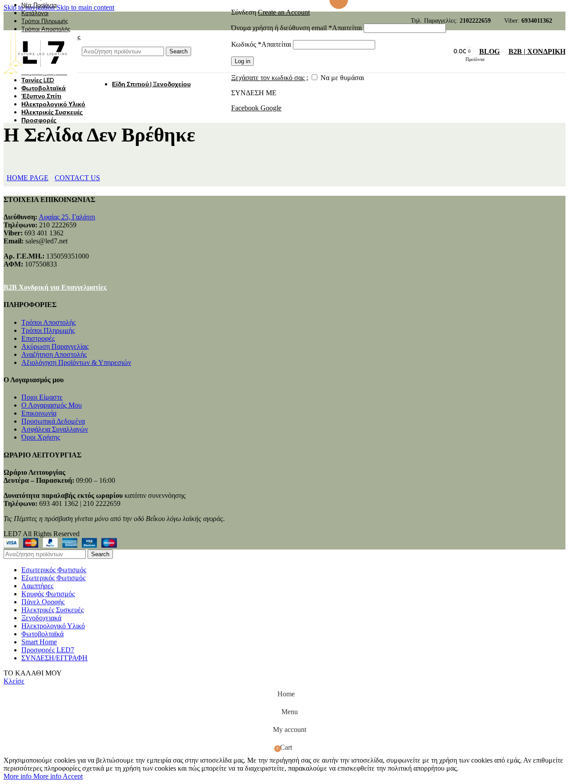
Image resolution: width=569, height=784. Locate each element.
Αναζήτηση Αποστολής (54, 354)
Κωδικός (261, 44)
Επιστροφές (38, 338)
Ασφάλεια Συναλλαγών (54, 429)
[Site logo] (40, 74)
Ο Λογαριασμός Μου (51, 405)
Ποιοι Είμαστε (42, 397)
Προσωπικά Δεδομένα (53, 421)
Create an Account (284, 12)
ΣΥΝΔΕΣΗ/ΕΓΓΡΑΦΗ (54, 658)
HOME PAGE (27, 178)
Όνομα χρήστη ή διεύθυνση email (296, 28)
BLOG (489, 51)
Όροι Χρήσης (40, 437)
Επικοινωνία (38, 413)
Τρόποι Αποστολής (48, 322)
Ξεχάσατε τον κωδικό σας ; (269, 77)
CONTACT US (77, 178)
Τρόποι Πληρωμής (48, 330)
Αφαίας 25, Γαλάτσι (67, 217)
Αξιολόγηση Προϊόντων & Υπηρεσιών (76, 362)
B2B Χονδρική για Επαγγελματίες (55, 287)
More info (32, 776)
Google (270, 108)
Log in (242, 61)
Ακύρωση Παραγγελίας (54, 346)
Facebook (245, 108)
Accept (73, 776)
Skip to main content (85, 7)
